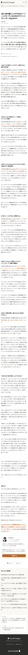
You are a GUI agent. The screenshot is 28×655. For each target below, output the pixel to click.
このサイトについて (10, 644)
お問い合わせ (18, 644)
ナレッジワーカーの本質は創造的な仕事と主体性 (14, 604)
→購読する (14, 556)
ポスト (19, 563)
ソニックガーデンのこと (11, 6)
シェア (10, 563)
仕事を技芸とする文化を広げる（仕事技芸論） (12, 574)
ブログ (2, 6)
